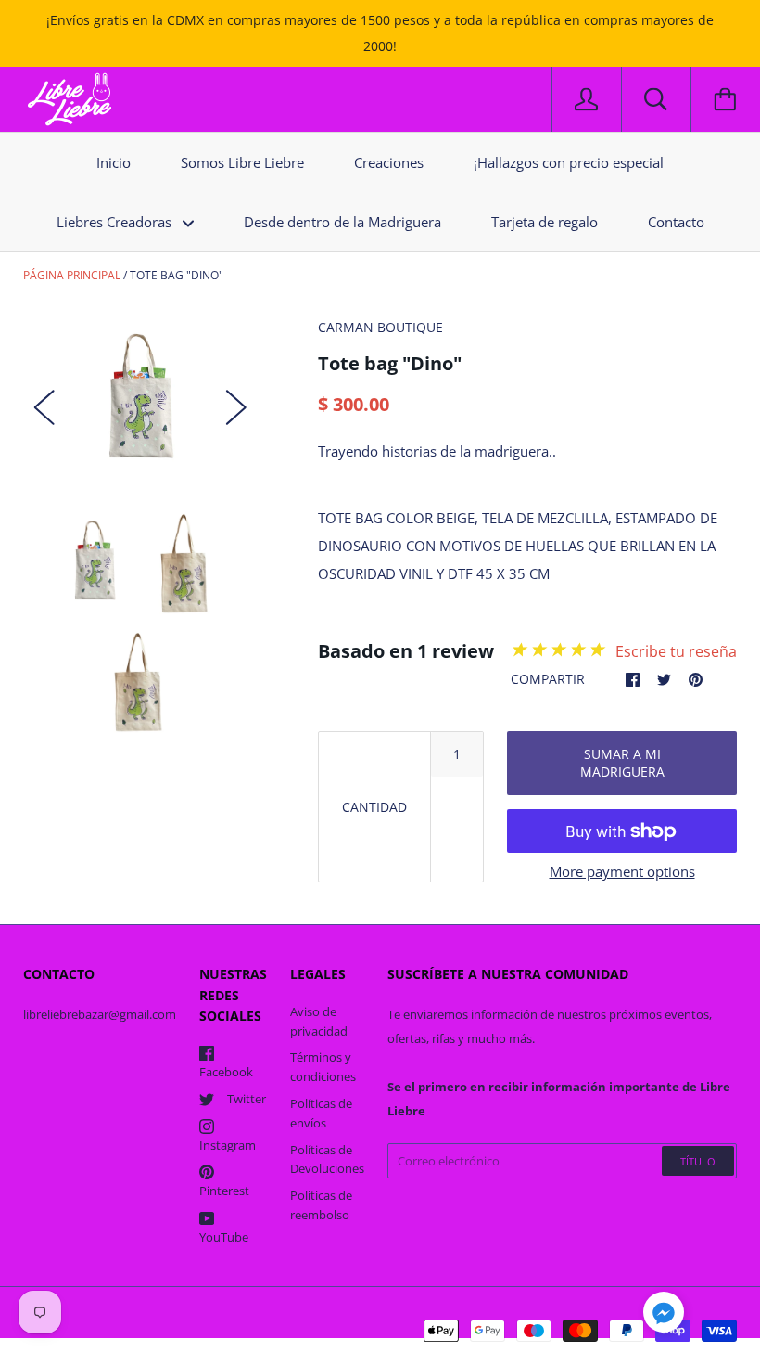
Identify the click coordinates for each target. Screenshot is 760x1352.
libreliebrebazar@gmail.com (99, 1014)
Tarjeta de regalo (544, 221)
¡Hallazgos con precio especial (569, 162)
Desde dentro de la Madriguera (342, 221)
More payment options (622, 871)
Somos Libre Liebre (242, 162)
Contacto (676, 221)
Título (698, 1161)
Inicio (113, 162)
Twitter (246, 1098)
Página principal (71, 275)
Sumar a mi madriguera (622, 762)
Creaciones (389, 162)
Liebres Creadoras (116, 221)
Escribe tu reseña (676, 651)
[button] (663, 1315)
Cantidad (374, 807)
